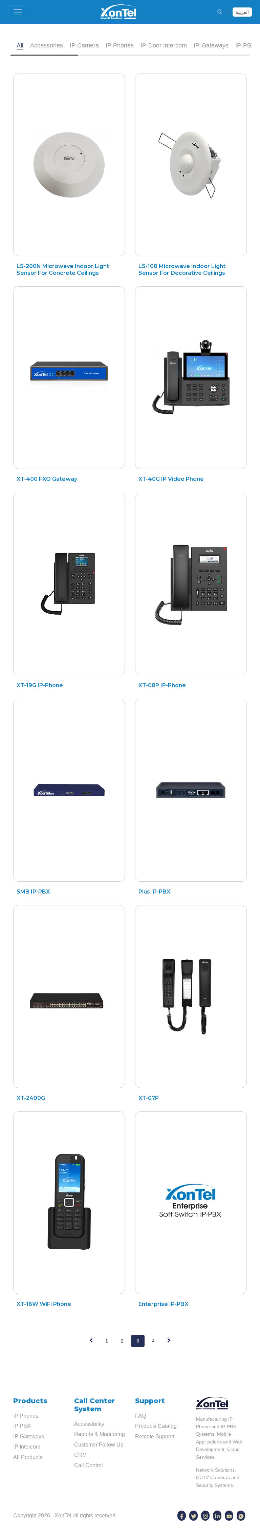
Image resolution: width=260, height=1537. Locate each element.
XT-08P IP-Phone (162, 685)
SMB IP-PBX (33, 891)
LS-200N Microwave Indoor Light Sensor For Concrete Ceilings (63, 269)
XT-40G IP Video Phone (171, 479)
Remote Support (154, 1436)
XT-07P (148, 1098)
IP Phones (120, 45)
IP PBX (22, 1426)
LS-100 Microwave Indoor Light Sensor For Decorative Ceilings (181, 269)
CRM (80, 1455)
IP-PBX (245, 45)
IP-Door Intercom (163, 45)
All (20, 45)
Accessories (46, 45)
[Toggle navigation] (17, 12)
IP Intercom (26, 1447)
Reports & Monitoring (99, 1434)
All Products (27, 1457)
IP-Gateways (211, 45)
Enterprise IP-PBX (163, 1304)
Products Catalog (156, 1426)
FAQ (140, 1416)
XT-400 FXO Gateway (47, 479)
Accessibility (89, 1424)
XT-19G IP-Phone (40, 685)
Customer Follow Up (99, 1445)
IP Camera (84, 45)
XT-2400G (31, 1098)
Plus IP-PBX (154, 891)
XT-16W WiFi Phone (44, 1304)
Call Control (88, 1465)
